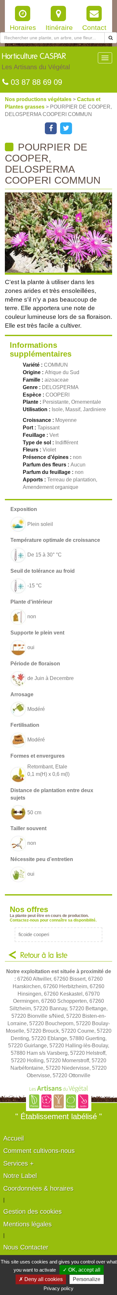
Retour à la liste (44, 956)
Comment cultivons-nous (39, 1150)
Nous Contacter (25, 1247)
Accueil (13, 1138)
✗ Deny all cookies (41, 1279)
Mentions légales (27, 1224)
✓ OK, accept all (81, 1270)
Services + (18, 1163)
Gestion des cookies (32, 1211)
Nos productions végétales (39, 99)
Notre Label (20, 1175)
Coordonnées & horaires (38, 1188)
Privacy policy (58, 1288)
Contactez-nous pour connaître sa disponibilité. (53, 920)
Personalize (86, 1279)
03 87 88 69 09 (35, 82)
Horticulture (36, 62)
